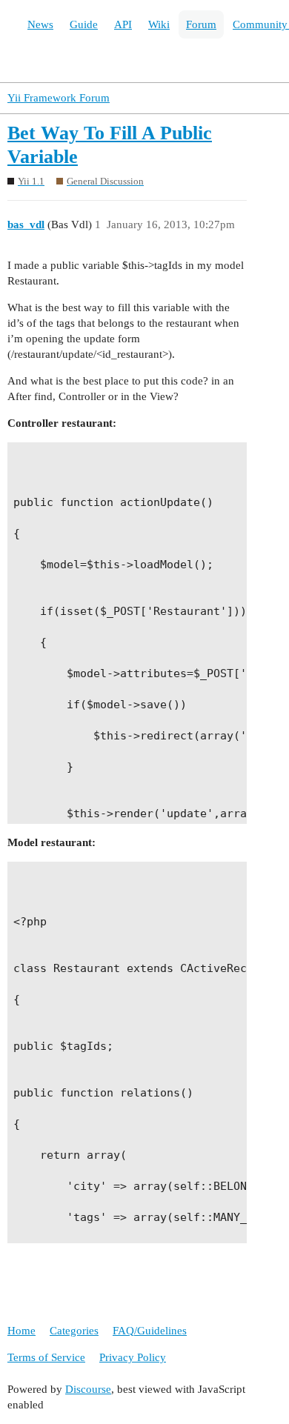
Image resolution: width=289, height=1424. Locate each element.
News (40, 24)
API (123, 24)
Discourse (88, 1389)
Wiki (159, 24)
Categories (74, 1331)
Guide (84, 24)
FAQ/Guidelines (150, 1331)
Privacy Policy (132, 1357)
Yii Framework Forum (58, 98)
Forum (201, 24)
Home (21, 1331)
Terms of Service (46, 1357)
